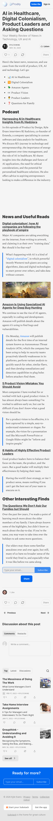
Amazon (24, 336)
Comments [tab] (9, 633)
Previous (11, 612)
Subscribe (36, 4)
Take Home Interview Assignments (15, 706)
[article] (26, 688)
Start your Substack (19, 807)
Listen (46, 46)
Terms (35, 796)
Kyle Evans (14, 45)
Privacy (26, 796)
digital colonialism (17, 259)
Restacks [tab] (22, 633)
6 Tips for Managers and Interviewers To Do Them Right (18, 713)
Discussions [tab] (24, 670)
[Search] (48, 671)
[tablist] (15, 634)
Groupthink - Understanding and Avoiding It (14, 733)
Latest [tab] (13, 670)
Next (43, 612)
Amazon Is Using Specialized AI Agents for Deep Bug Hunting (23, 306)
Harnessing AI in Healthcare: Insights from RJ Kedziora (21, 120)
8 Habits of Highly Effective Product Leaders (26, 451)
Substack (12, 814)
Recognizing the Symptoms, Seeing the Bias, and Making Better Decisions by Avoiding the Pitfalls (18, 742)
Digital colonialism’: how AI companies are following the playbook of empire (21, 227)
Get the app (41, 807)
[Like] (4, 722)
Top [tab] (6, 670)
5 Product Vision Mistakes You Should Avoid (23, 385)
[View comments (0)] (16, 55)
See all (8, 758)
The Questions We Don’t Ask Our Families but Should (24, 507)
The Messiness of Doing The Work (17, 681)
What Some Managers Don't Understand (16, 688)
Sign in (47, 4)
